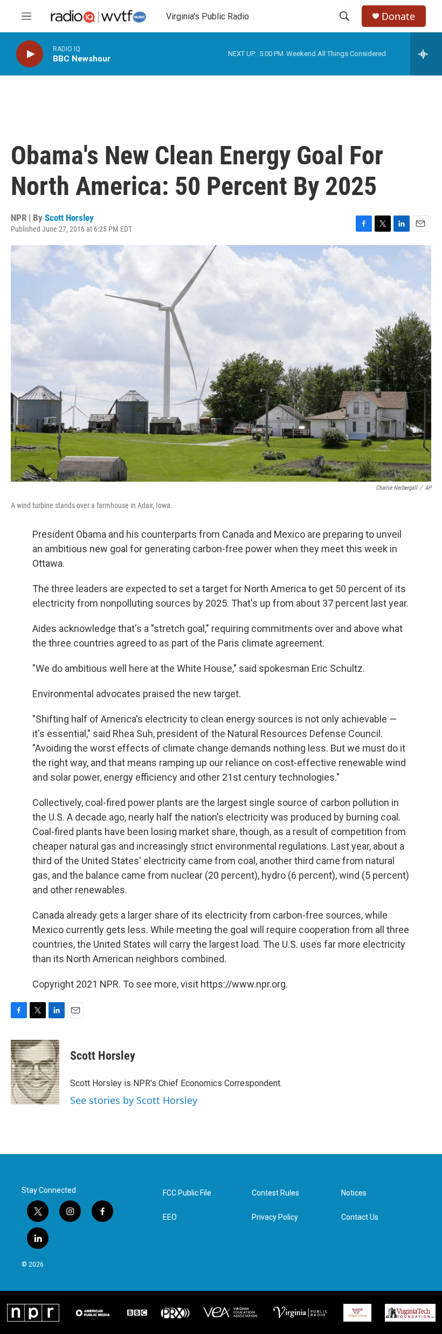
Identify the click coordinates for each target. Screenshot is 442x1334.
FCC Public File (187, 1193)
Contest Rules (275, 1193)
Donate (398, 16)
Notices (354, 1193)
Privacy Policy (275, 1217)
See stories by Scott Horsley (133, 1100)
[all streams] (426, 53)
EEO (170, 1217)
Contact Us (359, 1217)
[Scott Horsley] (35, 1072)
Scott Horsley (69, 217)
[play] (29, 54)
